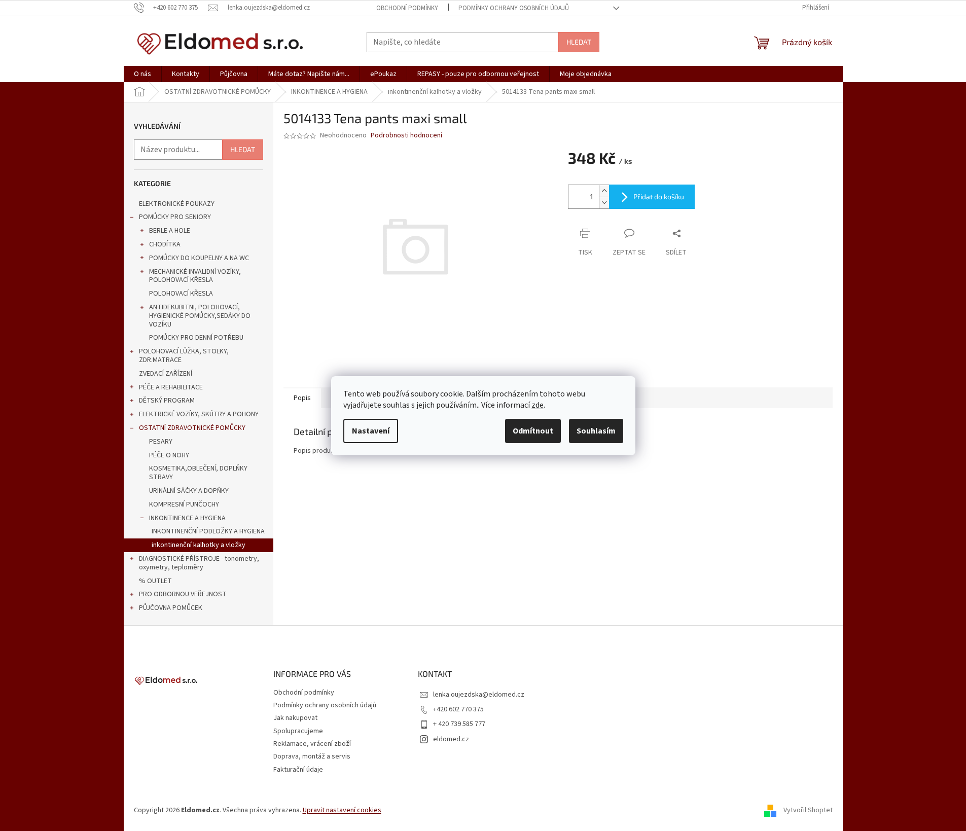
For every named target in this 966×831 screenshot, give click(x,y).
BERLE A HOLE (169, 231)
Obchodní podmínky (407, 8)
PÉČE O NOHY (169, 455)
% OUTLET (155, 581)
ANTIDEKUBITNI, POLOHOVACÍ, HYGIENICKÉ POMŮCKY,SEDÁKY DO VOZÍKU (200, 316)
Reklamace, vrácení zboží (312, 744)
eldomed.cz (451, 739)
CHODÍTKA (165, 244)
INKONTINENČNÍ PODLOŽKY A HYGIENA (208, 531)
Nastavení (370, 431)
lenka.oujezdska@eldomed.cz (478, 695)
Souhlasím (596, 431)
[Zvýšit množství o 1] (604, 191)
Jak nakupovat (295, 718)
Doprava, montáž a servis (311, 756)
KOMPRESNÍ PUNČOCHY (184, 504)
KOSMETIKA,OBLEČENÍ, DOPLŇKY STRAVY (198, 472)
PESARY (160, 442)
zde (537, 405)
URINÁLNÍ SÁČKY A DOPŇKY (189, 491)
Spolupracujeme (298, 731)
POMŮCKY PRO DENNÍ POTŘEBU (196, 338)
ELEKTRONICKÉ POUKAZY (176, 204)
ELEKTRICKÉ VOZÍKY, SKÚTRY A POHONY (199, 414)
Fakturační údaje (298, 770)
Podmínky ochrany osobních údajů (513, 8)
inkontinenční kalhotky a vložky (198, 545)
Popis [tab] (302, 398)
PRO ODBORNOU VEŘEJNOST (183, 594)
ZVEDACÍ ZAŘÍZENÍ (165, 374)
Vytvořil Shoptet (808, 810)
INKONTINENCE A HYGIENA (187, 518)
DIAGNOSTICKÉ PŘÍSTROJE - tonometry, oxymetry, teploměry (199, 563)
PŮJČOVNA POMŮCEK (170, 608)
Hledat (578, 42)
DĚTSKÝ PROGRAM (167, 400)
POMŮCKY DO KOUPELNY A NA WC (199, 258)
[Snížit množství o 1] (604, 202)
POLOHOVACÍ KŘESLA (181, 293)
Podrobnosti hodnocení (406, 135)
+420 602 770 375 (458, 709)
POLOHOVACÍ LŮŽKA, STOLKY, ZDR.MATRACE (184, 355)
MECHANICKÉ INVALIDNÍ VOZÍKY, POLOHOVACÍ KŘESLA (195, 276)
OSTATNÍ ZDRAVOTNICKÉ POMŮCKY (192, 428)
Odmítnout (533, 431)
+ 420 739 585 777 (459, 724)
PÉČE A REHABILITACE (171, 387)
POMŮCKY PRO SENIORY (175, 217)
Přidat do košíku (658, 196)
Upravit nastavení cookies (342, 810)
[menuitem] (142, 74)
